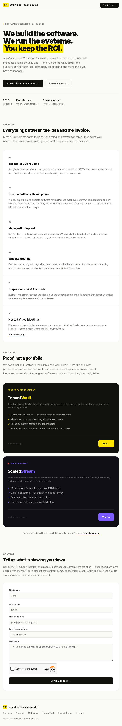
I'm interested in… (18, 629)
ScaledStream (65, 713)
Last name (14, 604)
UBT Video (33, 713)
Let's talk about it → (88, 532)
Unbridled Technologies (21, 4)
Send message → (61, 680)
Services (7, 713)
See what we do (58, 83)
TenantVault (48, 713)
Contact (80, 713)
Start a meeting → (17, 334)
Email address (16, 616)
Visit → (106, 443)
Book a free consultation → (23, 83)
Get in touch (109, 5)
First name (14, 590)
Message (14, 641)
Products (20, 713)
